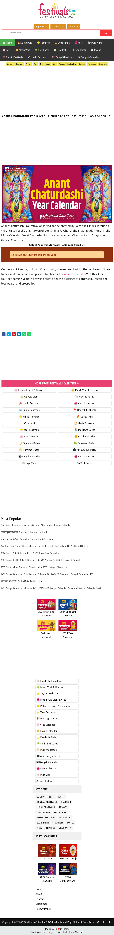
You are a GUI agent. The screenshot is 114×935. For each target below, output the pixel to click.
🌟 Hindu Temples (29, 416)
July (54, 64)
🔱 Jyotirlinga (62, 42)
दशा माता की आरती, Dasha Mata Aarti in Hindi (22, 581)
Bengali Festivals (47, 801)
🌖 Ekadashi (60, 50)
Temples (50, 827)
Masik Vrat (60, 812)
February (19, 64)
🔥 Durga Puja (85, 416)
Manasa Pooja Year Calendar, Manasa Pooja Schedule (27, 538)
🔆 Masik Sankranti (84, 423)
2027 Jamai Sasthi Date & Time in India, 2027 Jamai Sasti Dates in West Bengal (40, 560)
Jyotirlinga (43, 812)
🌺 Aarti (78, 42)
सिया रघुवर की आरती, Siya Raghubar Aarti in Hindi (24, 532)
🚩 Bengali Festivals (63, 57)
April (35, 64)
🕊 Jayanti (96, 50)
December (103, 64)
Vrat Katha (65, 827)
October (82, 64)
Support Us (41, 26)
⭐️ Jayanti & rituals (47, 693)
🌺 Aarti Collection (84, 403)
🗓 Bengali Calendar (88, 57)
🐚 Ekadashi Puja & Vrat (49, 681)
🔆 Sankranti (79, 50)
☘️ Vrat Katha (42, 50)
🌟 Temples (43, 42)
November (92, 64)
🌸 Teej (6, 50)
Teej (39, 827)
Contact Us (58, 26)
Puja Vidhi (65, 817)
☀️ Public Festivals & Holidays (53, 706)
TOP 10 (70, 822)
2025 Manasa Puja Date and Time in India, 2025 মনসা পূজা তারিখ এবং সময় (34, 567)
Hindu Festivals (46, 806)
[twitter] (98, 922)
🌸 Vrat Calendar (29, 436)
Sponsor (74, 26)
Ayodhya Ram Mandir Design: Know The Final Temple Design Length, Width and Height (44, 545)
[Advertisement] (57, 89)
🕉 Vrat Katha (84, 463)
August (62, 64)
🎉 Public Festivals (12, 57)
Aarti (61, 796)
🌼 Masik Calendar (84, 436)
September (71, 64)
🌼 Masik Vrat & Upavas (84, 390)
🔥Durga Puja (24, 42)
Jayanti (63, 806)
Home (38, 889)
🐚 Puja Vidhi (95, 42)
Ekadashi (66, 801)
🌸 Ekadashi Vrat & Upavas (29, 390)
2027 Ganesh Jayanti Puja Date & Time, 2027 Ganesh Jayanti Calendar (36, 524)
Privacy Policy (43, 909)
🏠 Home (7, 42)
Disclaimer (41, 903)
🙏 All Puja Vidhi (29, 396)
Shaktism (57, 822)
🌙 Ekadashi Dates (29, 443)
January (10, 64)
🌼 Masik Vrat (22, 50)
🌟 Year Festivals (29, 429)
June (48, 64)
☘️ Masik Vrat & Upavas (49, 687)
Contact (39, 899)
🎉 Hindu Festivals (29, 403)
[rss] (109, 922)
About (38, 894)
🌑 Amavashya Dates (84, 449)
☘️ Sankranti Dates (84, 443)
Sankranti (43, 822)
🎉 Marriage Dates (84, 429)
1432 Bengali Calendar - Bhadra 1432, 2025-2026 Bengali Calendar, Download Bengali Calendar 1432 (51, 588)
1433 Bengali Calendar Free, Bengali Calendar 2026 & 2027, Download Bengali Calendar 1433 (47, 574)
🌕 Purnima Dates (29, 449)
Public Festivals (46, 817)
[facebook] (104, 922)
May (41, 64)
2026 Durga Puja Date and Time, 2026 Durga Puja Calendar (30, 553)
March (28, 64)
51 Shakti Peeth (45, 796)
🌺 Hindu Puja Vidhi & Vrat (51, 699)
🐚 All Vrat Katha (84, 396)
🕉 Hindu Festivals (37, 57)
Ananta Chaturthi (75, 274)
